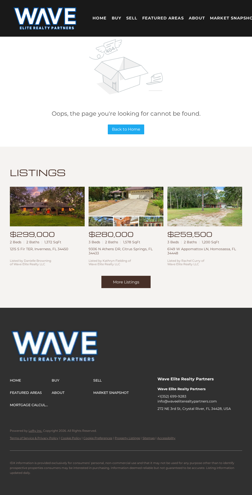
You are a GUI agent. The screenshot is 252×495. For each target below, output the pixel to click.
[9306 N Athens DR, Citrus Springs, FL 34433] (126, 206)
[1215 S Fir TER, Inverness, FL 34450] (47, 206)
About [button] (197, 18)
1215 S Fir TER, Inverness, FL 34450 (39, 249)
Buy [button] (116, 18)
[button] (45, 18)
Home (100, 18)
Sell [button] (131, 18)
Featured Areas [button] (163, 18)
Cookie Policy (71, 438)
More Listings (126, 282)
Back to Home (126, 129)
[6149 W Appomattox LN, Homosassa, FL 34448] (204, 206)
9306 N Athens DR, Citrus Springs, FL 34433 (121, 251)
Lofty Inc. (35, 431)
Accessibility (166, 438)
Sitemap (148, 438)
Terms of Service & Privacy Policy (34, 438)
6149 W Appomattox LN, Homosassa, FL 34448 (201, 251)
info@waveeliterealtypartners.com (187, 401)
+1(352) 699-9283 (172, 396)
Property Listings (127, 438)
